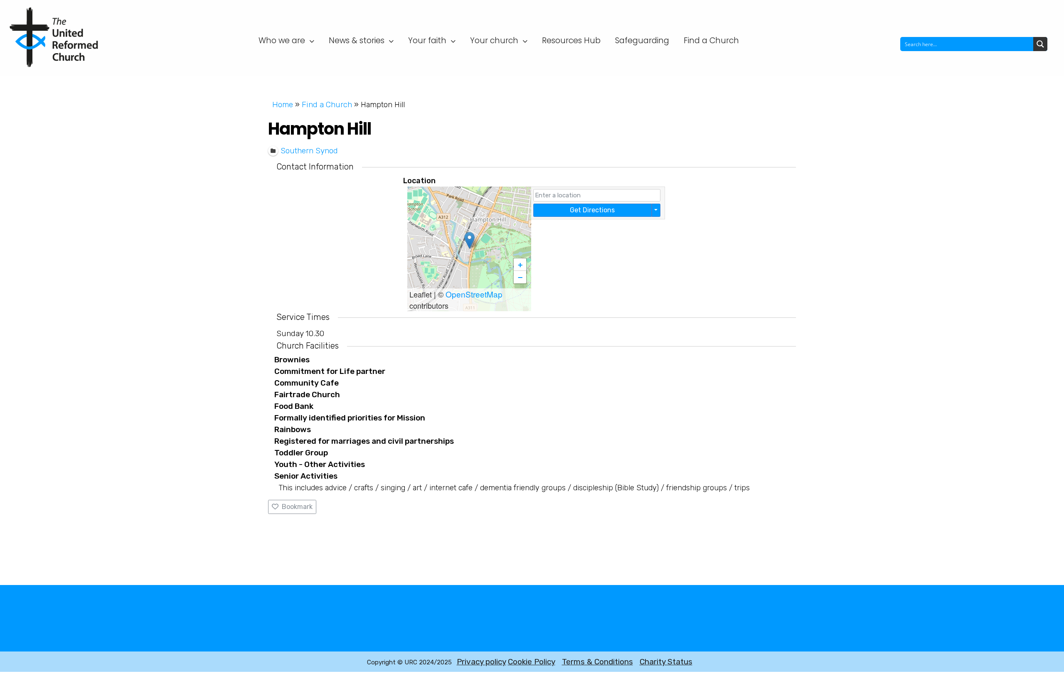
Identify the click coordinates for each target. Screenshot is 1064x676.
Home (282, 104)
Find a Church (711, 40)
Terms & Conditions (597, 661)
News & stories (356, 40)
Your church (494, 40)
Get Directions (592, 210)
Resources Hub (571, 40)
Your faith (427, 40)
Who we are (282, 40)
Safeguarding (642, 40)
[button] (469, 240)
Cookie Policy (531, 661)
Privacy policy (481, 661)
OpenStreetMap (474, 294)
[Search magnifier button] (1040, 44)
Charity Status (666, 661)
